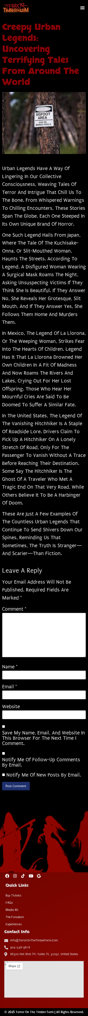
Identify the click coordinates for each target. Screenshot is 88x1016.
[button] (82, 7)
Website (11, 706)
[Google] (39, 876)
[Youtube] (31, 876)
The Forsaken (15, 917)
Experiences (14, 924)
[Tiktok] (23, 876)
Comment (14, 609)
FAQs (9, 903)
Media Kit (12, 910)
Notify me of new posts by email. (43, 775)
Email (9, 686)
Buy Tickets (13, 895)
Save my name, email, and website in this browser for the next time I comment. (43, 738)
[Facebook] (7, 876)
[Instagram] (15, 876)
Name (10, 667)
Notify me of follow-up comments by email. (41, 762)
